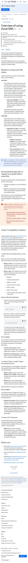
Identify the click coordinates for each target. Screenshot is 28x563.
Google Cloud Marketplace (7, 497)
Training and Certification (6, 527)
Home (2, 14)
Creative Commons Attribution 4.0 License (17, 478)
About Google (4, 548)
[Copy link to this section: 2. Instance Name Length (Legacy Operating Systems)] (15, 363)
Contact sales (4, 499)
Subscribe (23, 556)
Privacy (10, 548)
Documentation (9, 14)
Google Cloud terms (6, 550)
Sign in (24, 1)
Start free (5, 9)
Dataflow (9, 222)
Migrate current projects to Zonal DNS (13, 462)
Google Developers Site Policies (15, 481)
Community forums (5, 505)
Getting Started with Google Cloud (8, 521)
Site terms (15, 548)
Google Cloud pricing (5, 494)
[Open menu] (2, 1)
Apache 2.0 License (22, 480)
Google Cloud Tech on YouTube (8, 543)
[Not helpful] (12, 19)
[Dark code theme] (23, 307)
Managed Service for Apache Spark (15, 221)
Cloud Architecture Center (7, 525)
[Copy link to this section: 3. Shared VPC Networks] (18, 417)
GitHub (2, 518)
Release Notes (4, 510)
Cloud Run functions (16, 218)
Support (3, 507)
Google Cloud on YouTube (7, 540)
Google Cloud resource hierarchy (18, 446)
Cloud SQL (9, 218)
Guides (4, 16)
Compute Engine (9, 6)
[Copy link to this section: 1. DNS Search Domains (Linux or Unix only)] (5, 256)
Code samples (4, 523)
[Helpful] (10, 19)
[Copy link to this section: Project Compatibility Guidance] (2, 232)
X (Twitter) (3, 538)
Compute (16, 14)
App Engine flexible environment (14, 212)
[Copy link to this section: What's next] (11, 443)
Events (2, 536)
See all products (4, 492)
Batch (24, 218)
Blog (2, 534)
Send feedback (6, 22)
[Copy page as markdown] (19, 29)
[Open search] (18, 2)
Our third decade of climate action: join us (11, 553)
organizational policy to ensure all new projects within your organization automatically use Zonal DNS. (15, 458)
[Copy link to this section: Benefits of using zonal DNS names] (7, 72)
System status (4, 512)
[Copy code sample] (25, 307)
